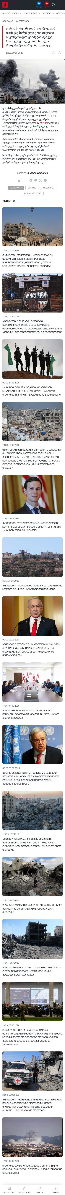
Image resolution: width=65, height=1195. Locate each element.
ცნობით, (45, 123)
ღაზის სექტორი (32, 193)
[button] (12, 13)
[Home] (5, 5)
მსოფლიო (22, 21)
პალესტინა (48, 188)
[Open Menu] (60, 4)
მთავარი (7, 21)
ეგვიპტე (32, 188)
